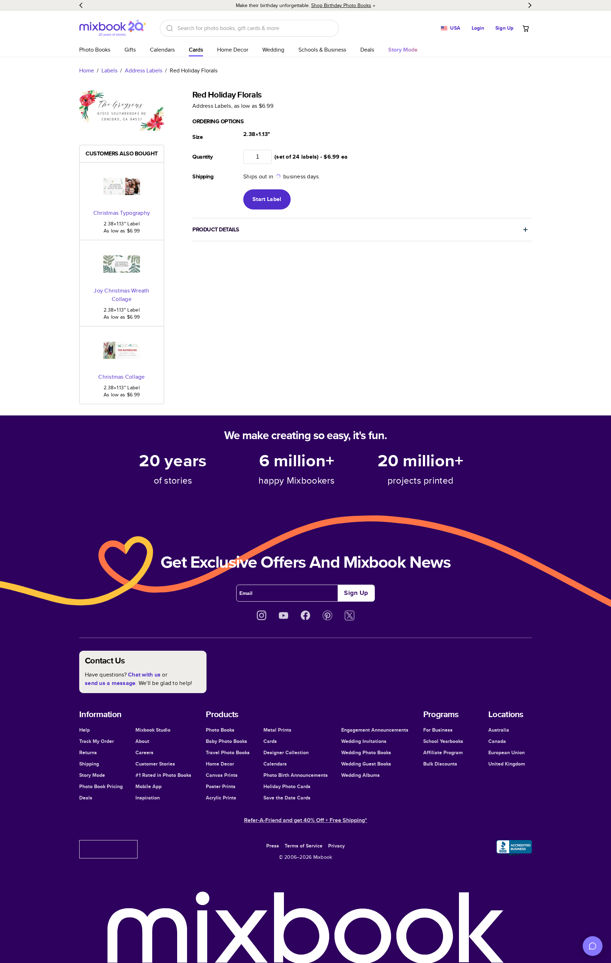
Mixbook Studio (152, 729)
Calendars (162, 50)
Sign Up (504, 27)
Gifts (130, 50)
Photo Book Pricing (101, 786)
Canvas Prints (222, 775)
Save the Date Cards (286, 797)
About (142, 741)
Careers (144, 752)
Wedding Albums (360, 775)
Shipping (89, 763)
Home (86, 70)
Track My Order (96, 741)
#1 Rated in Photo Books (163, 775)
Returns (88, 752)
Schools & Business (322, 50)
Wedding (273, 50)
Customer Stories (155, 763)
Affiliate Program (443, 752)
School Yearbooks (443, 741)
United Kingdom (506, 763)
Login (478, 27)
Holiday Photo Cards (286, 786)
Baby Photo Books (226, 741)
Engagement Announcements (374, 729)
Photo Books (94, 50)
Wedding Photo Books (366, 752)
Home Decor (232, 50)
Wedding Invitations (363, 741)
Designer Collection (286, 752)
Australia (498, 729)
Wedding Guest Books (366, 763)
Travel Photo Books (228, 752)
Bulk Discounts (440, 763)
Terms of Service (303, 846)
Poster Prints (220, 786)
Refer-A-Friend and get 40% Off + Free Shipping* (305, 820)
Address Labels (143, 70)
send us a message (110, 683)
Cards (196, 50)
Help (84, 729)
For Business (438, 729)
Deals (367, 50)
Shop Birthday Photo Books (341, 5)
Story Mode (92, 775)
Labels (109, 70)
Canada (497, 741)
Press (272, 846)
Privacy (336, 846)
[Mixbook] (112, 28)
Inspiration (147, 797)
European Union (506, 752)
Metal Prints (277, 729)
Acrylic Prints (221, 797)
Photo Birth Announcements (295, 775)
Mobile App (148, 786)
